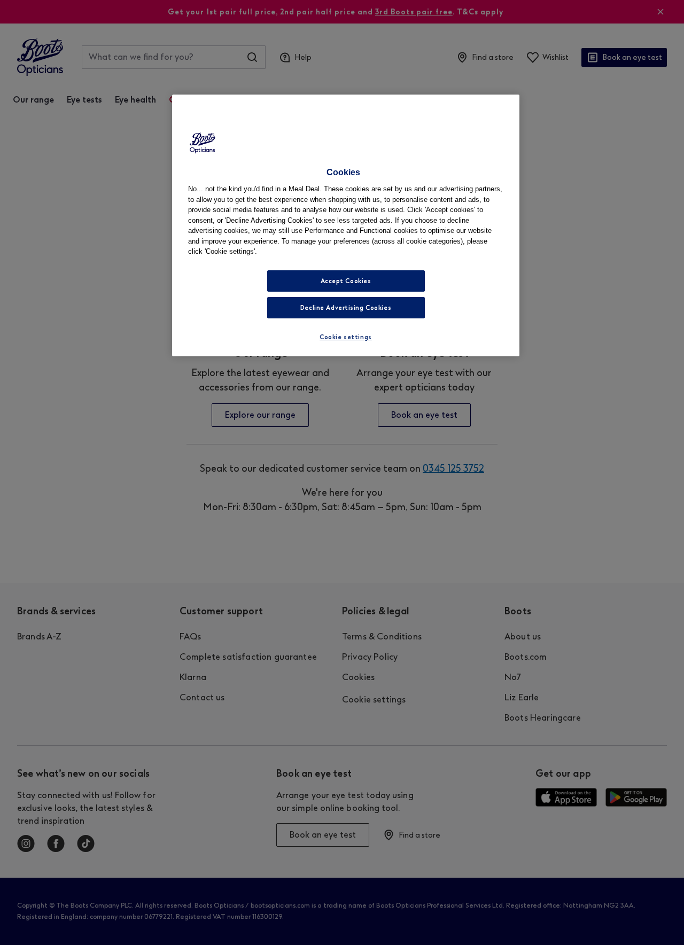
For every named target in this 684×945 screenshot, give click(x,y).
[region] (345, 225)
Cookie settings (346, 337)
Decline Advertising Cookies (345, 307)
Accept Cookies (346, 281)
